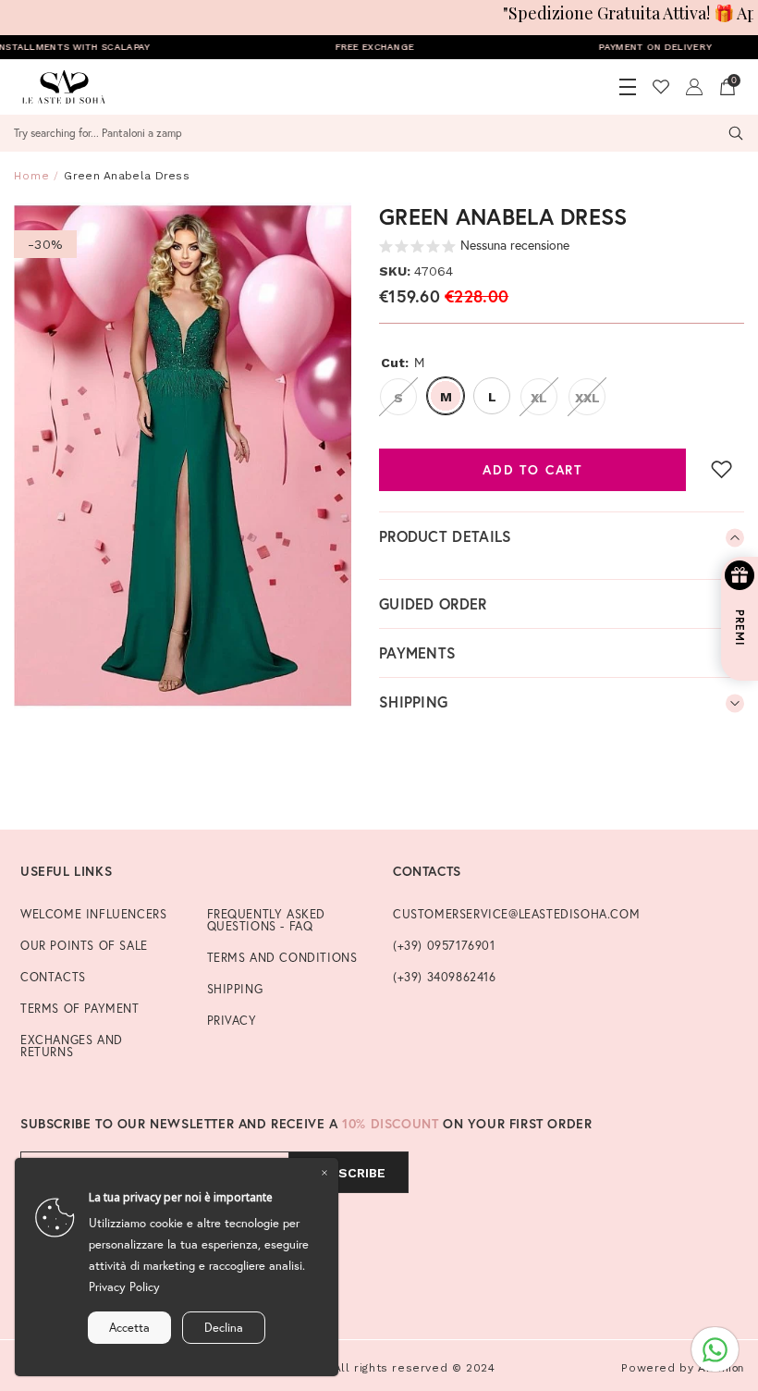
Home (32, 175)
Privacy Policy (124, 1287)
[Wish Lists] (661, 87)
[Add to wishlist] (722, 469)
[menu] (627, 87)
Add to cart (532, 470)
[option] (182, 456)
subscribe (348, 1172)
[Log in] (694, 87)
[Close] (324, 1172)
